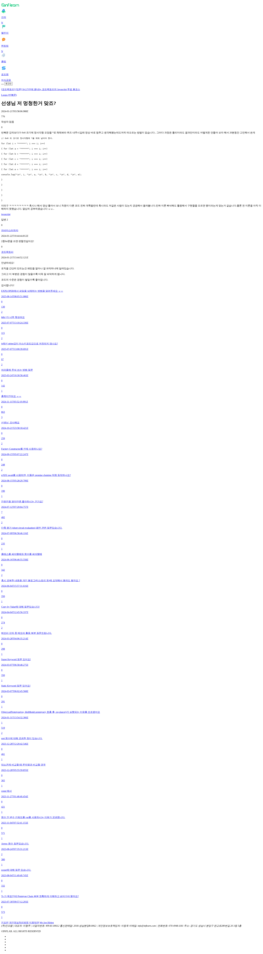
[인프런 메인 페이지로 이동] (131, 5)
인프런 (5, 922)
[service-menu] (2, 84)
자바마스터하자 (9, 230)
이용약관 (34, 922)
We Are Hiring (47, 922)
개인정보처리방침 (19, 922)
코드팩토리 (7, 252)
